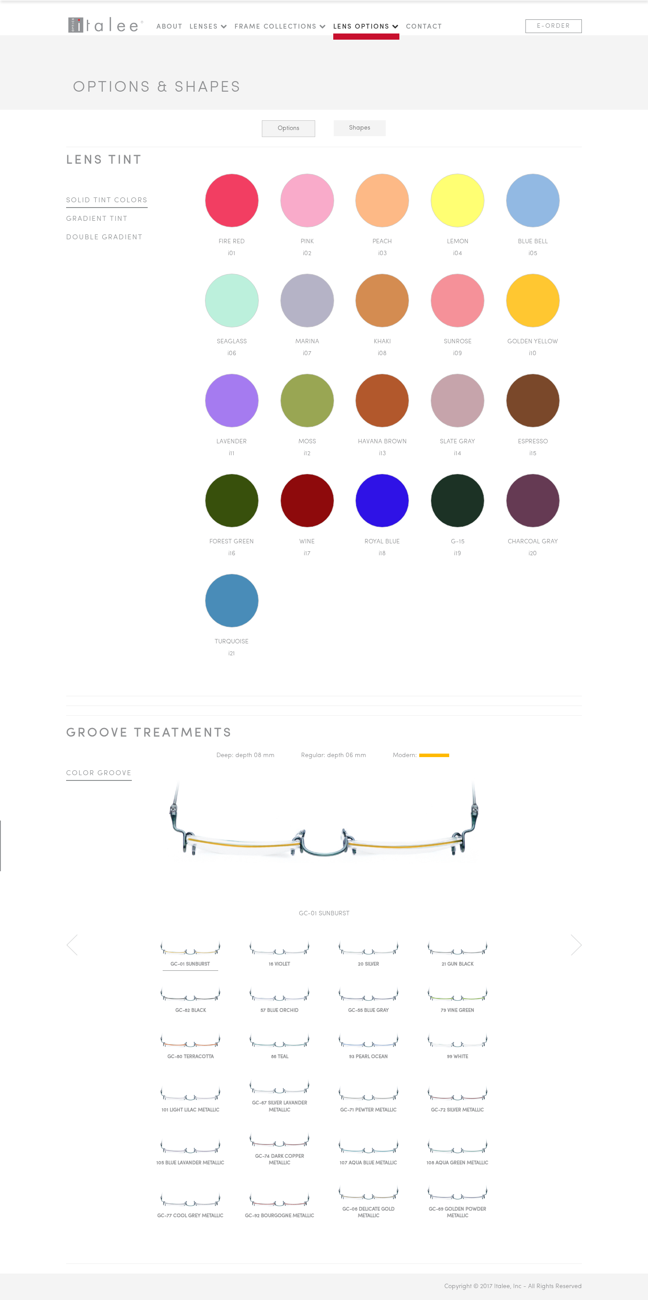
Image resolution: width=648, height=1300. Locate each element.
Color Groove (99, 773)
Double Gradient (104, 237)
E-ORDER (553, 26)
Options (288, 128)
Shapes (359, 128)
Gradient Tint (97, 219)
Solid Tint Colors (107, 200)
